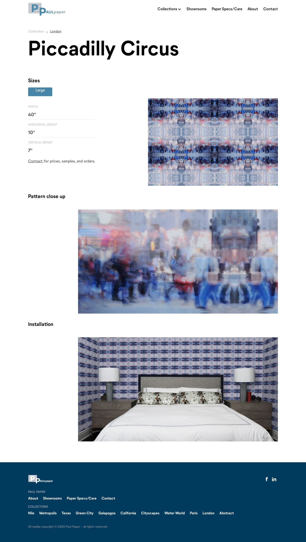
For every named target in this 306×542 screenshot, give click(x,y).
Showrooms (196, 9)
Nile (31, 513)
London (55, 32)
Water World (174, 513)
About (253, 9)
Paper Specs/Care (227, 9)
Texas (66, 513)
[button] (169, 9)
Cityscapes (150, 513)
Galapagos (107, 513)
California (128, 513)
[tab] (40, 91)
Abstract (226, 513)
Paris (194, 513)
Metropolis (48, 513)
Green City (84, 513)
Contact (270, 9)
